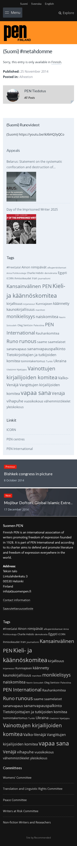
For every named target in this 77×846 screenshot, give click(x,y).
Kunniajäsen (44, 304)
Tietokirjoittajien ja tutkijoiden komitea (35, 711)
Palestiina (39, 325)
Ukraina (60, 360)
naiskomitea (47, 316)
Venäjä (58, 393)
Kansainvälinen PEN (29, 286)
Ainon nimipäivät (34, 267)
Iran (34, 278)
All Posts (29, 98)
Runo (12, 341)
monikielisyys (21, 316)
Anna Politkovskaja (16, 273)
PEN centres (16, 439)
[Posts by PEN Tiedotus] (13, 96)
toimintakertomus (33, 361)
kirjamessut (29, 304)
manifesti (40, 310)
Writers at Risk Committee (20, 811)
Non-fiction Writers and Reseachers (27, 822)
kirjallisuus (15, 303)
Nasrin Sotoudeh (34, 682)
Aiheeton (26, 77)
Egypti (62, 272)
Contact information (16, 600)
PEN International (20, 449)
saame (42, 341)
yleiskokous (15, 407)
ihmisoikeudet (22, 278)
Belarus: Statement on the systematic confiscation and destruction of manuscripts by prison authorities (34, 164)
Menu (15, 12)
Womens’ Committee (17, 777)
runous (27, 341)
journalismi (44, 278)
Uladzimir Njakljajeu (17, 369)
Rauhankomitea (47, 333)
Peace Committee (15, 800)
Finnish (56, 62)
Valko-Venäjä (34, 734)
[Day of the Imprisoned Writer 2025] (21, 229)
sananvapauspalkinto (46, 348)
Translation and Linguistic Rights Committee (32, 789)
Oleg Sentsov (25, 325)
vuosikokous (33, 401)
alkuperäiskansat (56, 267)
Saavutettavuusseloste (18, 608)
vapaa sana (36, 393)
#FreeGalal (14, 267)
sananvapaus (16, 349)
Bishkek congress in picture (28, 473)
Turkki (49, 361)
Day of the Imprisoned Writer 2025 (32, 209)
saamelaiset (57, 342)
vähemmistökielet (57, 401)
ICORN (10, 278)
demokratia (50, 273)
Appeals (13, 150)
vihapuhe (15, 401)
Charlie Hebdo (35, 273)
